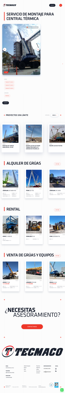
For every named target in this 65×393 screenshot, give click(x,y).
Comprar (61, 382)
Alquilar (61, 386)
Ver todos (57, 255)
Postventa (38, 371)
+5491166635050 (9, 377)
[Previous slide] (4, 49)
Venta (25, 371)
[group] (10, 137)
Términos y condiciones (24, 386)
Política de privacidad (33, 387)
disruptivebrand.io (42, 387)
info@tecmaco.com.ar (10, 367)
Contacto (52, 5)
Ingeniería (38, 367)
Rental (25, 367)
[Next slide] (38, 49)
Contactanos (32, 327)
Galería (37, 369)
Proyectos (38, 366)
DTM (25, 369)
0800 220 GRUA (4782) (10, 372)
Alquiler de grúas (27, 366)
